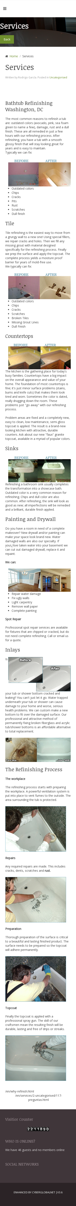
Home (14, 56)
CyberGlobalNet (43, 1192)
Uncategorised (58, 77)
